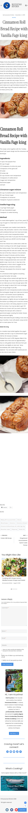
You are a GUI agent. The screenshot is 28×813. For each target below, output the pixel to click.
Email (4, 638)
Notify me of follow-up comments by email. (12, 656)
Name (4, 631)
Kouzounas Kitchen (8, 583)
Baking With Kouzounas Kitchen (8, 520)
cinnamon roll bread (22, 523)
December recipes (5, 529)
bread (19, 520)
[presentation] (14, 567)
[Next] (24, 573)
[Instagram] (7, 809)
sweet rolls (22, 529)
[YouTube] (16, 809)
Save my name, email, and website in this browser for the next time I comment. (13, 650)
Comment (5, 608)
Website (4, 645)
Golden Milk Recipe (6, 537)
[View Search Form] (26, 5)
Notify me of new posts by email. (12, 660)
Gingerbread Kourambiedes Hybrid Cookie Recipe (23, 540)
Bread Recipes (4, 523)
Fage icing (14, 529)
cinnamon (12, 523)
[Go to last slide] (4, 573)
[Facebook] (11, 809)
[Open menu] (1, 5)
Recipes (14, 17)
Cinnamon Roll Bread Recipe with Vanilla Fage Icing (13, 526)
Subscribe (22, 810)
